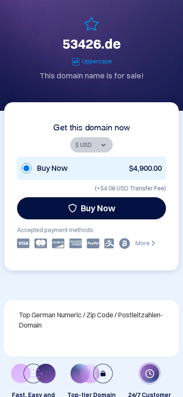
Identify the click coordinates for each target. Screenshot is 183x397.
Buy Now (98, 208)
